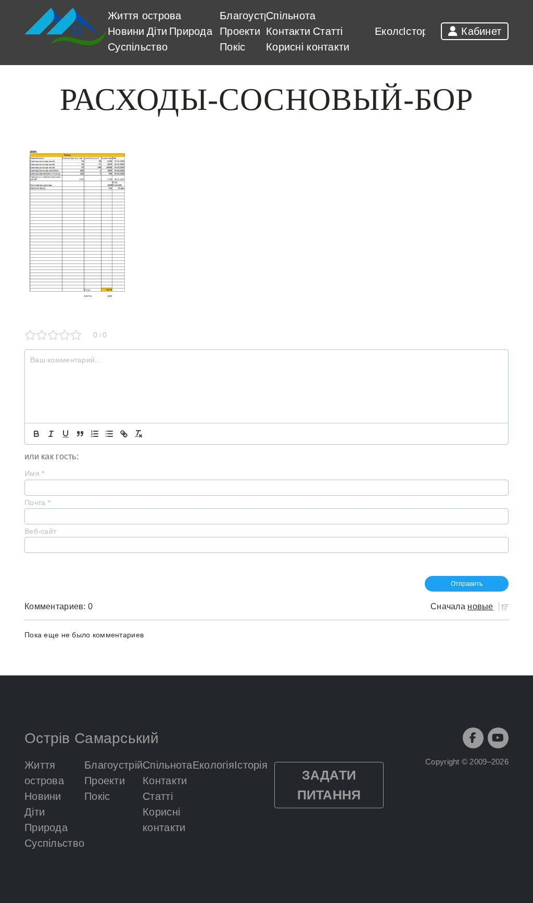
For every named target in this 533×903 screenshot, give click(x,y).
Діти (157, 31)
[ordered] (94, 434)
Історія (419, 31)
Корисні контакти (307, 47)
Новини (126, 31)
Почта (37, 502)
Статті (327, 31)
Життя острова (145, 15)
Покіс (232, 47)
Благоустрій (249, 15)
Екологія (395, 31)
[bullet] (109, 434)
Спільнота (291, 15)
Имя (34, 473)
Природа (190, 31)
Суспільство (138, 47)
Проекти (240, 31)
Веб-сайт (40, 531)
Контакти (288, 31)
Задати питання (329, 785)
